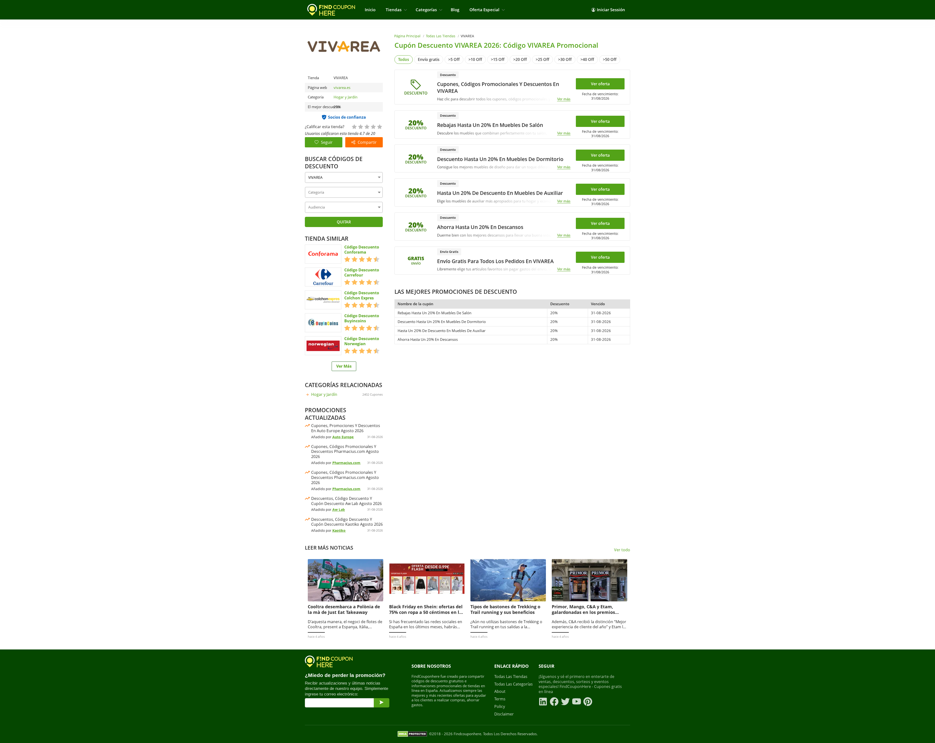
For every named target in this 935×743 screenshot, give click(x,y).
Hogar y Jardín (345, 97)
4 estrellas (373, 126)
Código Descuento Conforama (361, 250)
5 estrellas (379, 126)
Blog (455, 9)
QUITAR (344, 222)
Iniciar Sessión (611, 9)
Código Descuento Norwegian (361, 341)
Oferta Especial (484, 9)
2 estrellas (360, 126)
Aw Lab (338, 509)
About (499, 691)
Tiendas (394, 9)
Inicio (370, 9)
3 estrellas (367, 126)
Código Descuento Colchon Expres (361, 295)
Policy (499, 706)
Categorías (426, 9)
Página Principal (407, 36)
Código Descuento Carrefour (361, 272)
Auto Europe (343, 437)
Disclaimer (504, 714)
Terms (499, 699)
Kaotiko (339, 530)
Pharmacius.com (346, 462)
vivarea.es (342, 87)
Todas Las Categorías (513, 684)
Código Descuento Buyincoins (361, 318)
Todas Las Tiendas (440, 36)
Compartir (367, 142)
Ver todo (622, 549)
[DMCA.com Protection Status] (412, 734)
